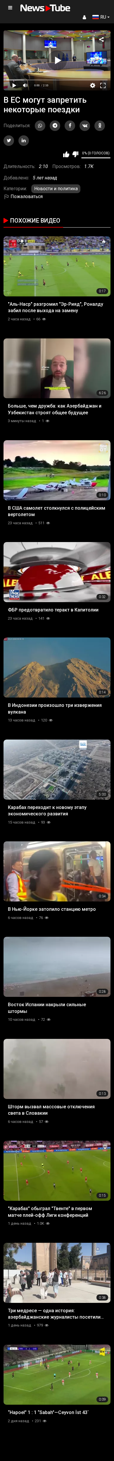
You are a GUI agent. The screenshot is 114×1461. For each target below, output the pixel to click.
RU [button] (103, 17)
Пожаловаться (26, 196)
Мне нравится (66, 154)
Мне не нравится (75, 154)
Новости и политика (56, 188)
